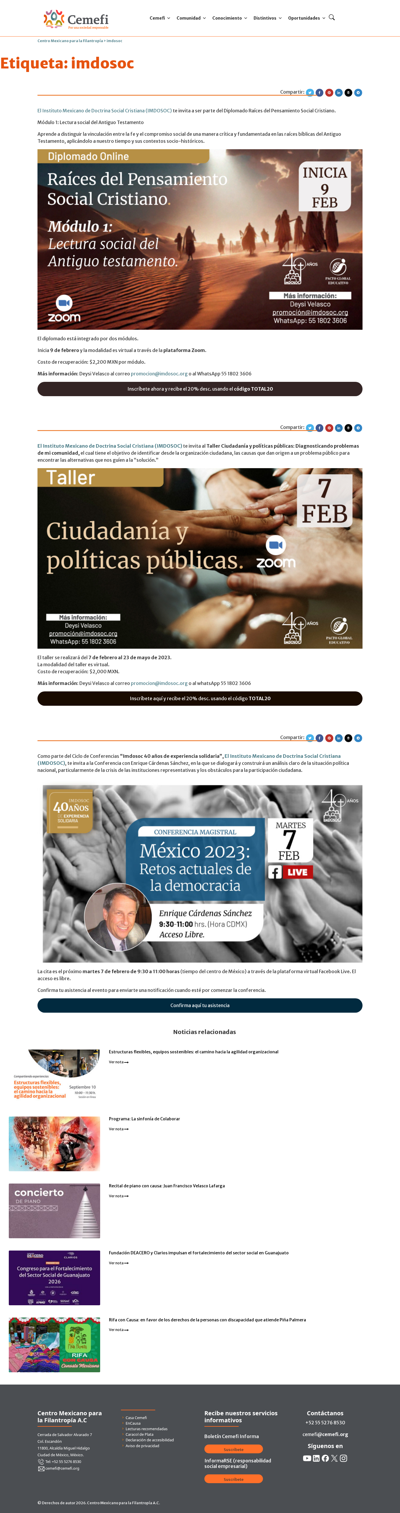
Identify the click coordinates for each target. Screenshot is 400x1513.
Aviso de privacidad (142, 1445)
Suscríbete (234, 1449)
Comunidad (189, 18)
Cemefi (157, 18)
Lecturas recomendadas (146, 1428)
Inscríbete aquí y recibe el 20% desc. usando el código (200, 698)
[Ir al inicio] (75, 8)
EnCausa (133, 1423)
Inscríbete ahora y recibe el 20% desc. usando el (200, 389)
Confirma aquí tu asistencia (200, 1005)
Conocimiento (227, 18)
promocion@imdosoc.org (159, 374)
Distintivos (265, 18)
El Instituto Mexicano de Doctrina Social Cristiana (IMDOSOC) (104, 111)
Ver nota (116, 1062)
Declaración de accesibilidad (150, 1439)
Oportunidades (304, 18)
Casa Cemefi (136, 1417)
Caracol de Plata (139, 1434)
